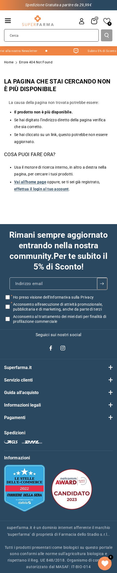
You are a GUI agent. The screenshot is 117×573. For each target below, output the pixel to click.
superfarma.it (19, 527)
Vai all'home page (30, 182)
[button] (8, 21)
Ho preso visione (53, 297)
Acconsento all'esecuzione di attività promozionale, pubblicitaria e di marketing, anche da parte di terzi (58, 306)
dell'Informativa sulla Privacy (68, 297)
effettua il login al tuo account (41, 189)
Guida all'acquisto (21, 392)
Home (8, 62)
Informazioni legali (22, 405)
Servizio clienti (18, 380)
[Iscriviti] (102, 284)
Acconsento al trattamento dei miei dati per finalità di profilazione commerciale (59, 318)
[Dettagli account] (82, 21)
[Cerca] (107, 35)
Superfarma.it (18, 367)
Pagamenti (14, 417)
